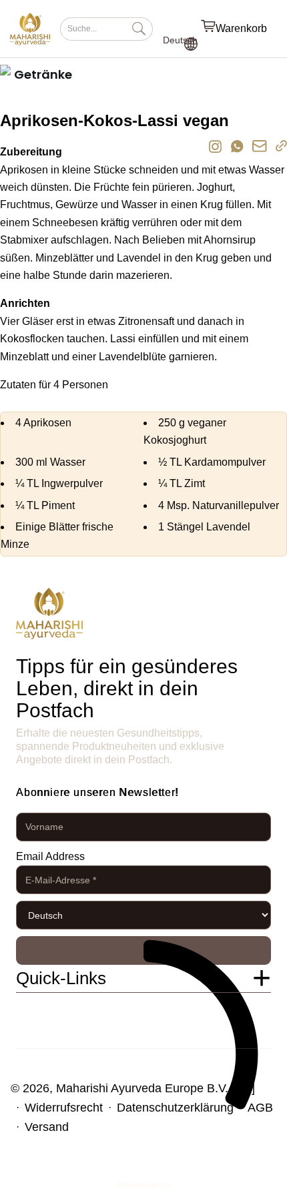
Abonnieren (143, 950)
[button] (143, 979)
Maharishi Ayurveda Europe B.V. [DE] (155, 1088)
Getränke (43, 74)
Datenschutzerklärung (175, 1107)
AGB (260, 1107)
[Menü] (280, 29)
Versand (47, 1127)
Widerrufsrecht (64, 1107)
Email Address (50, 856)
